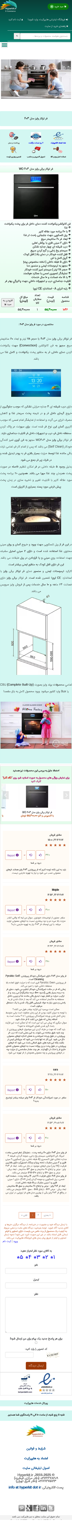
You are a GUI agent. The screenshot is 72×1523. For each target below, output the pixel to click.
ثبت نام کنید (14, 20)
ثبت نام (7, 1241)
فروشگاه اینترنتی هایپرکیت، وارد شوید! (47, 20)
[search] (17, 36)
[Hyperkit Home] (8, 8)
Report (11, 856)
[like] (40, 855)
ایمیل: (36, 1280)
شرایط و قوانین (36, 1448)
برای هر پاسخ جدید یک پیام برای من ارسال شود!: (36, 1339)
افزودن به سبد (8, 302)
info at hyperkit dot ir (25, 1487)
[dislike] (30, 855)
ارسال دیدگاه (36, 1365)
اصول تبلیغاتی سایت (36, 1468)
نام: (36, 1265)
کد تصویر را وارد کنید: (36, 1349)
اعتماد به (36, 1458)
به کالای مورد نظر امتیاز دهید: (36, 1251)
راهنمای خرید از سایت (55, 26)
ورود (15, 1241)
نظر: (36, 1294)
